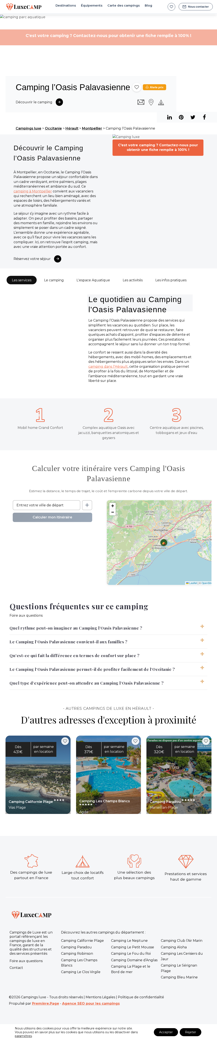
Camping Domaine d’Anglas (134, 960)
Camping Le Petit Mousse (132, 947)
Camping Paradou (76, 947)
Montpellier (92, 128)
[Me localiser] (87, 505)
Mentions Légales (100, 997)
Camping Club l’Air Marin (181, 941)
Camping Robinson (77, 954)
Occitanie (53, 128)
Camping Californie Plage (82, 941)
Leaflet (193, 583)
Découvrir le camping (34, 102)
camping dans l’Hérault (108, 367)
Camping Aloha (174, 947)
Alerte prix (156, 87)
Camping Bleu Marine (179, 977)
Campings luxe (28, 128)
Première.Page (45, 1003)
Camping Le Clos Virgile (80, 972)
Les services (21, 280)
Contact (16, 968)
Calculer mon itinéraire (52, 517)
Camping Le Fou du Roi (131, 954)
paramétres (23, 1036)
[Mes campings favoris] (171, 7)
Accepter (166, 1032)
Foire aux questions (26, 961)
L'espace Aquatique (93, 280)
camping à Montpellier (33, 191)
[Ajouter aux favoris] (136, 87)
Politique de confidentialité (141, 997)
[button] (163, 542)
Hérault (71, 128)
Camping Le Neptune (129, 941)
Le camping (54, 280)
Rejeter (190, 1032)
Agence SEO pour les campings (91, 1003)
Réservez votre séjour (32, 259)
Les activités (133, 280)
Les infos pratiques (170, 280)
